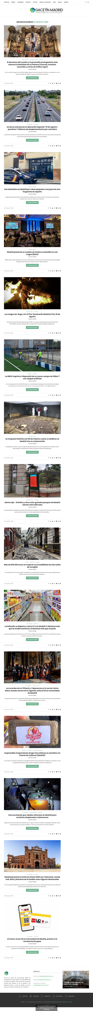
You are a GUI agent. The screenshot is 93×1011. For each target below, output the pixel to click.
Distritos (6, 2)
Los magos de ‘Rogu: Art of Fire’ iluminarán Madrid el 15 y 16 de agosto (32, 315)
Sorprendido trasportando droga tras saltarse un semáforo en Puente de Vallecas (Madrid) (32, 754)
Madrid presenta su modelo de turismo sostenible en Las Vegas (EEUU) (32, 253)
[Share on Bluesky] (60, 83)
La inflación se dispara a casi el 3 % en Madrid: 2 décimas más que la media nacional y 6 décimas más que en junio (32, 627)
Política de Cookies (67, 1002)
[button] (64, 979)
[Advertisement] (76, 31)
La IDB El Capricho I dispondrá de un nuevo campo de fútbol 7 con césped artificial (32, 377)
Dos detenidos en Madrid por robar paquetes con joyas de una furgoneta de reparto (32, 190)
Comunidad (20, 2)
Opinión (66, 2)
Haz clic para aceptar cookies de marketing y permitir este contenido (46, 1007)
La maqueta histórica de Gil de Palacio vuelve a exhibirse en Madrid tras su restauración (32, 440)
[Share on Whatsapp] (54, 83)
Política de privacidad (56, 1002)
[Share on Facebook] (48, 83)
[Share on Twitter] (50, 83)
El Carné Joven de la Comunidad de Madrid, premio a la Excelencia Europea (32, 940)
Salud (54, 2)
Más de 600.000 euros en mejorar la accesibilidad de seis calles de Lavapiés (32, 566)
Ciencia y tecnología (45, 2)
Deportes (28, 2)
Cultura (35, 2)
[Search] (85, 2)
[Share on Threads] (58, 83)
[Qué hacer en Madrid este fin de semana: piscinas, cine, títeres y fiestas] (76, 979)
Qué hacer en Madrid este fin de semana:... (75, 983)
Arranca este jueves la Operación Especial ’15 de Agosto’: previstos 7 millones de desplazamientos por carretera (32, 128)
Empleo (60, 2)
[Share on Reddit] (52, 83)
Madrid (13, 2)
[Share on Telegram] (56, 83)
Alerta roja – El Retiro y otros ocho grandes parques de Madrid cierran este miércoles (32, 503)
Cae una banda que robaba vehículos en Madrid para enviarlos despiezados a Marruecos (32, 816)
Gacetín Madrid (32, 69)
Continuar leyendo (32, 77)
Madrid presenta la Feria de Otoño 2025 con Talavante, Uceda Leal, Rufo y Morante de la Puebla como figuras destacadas (32, 878)
